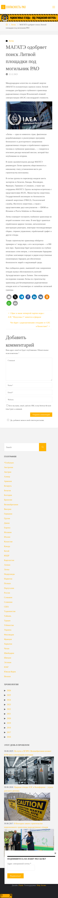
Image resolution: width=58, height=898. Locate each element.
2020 (9, 718)
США (6, 606)
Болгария (8, 495)
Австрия (7, 472)
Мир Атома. (41, 885)
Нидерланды (9, 574)
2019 (9, 723)
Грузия (7, 518)
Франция (8, 639)
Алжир (7, 476)
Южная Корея (10, 671)
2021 (9, 713)
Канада (7, 546)
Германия (8, 513)
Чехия (6, 648)
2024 (9, 699)
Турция (7, 620)
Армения (8, 481)
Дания (6, 523)
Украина (7, 629)
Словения (8, 602)
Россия (7, 592)
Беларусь (8, 485)
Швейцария (9, 653)
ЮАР (6, 667)
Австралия (8, 467)
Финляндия (9, 634)
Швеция (7, 657)
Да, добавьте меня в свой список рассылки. (27, 420)
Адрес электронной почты (19, 863)
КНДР (6, 555)
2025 (9, 695)
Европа (7, 527)
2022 (9, 709)
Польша (7, 583)
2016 (9, 736)
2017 (9, 732)
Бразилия (8, 499)
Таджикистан (9, 611)
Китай (6, 551)
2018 (9, 727)
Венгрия (7, 509)
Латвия (7, 564)
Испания (7, 532)
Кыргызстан (9, 560)
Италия (7, 537)
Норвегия (8, 578)
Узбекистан (9, 625)
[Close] (55, 853)
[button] (8, 296)
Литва (13, 24)
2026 (9, 690)
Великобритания (11, 504)
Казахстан (8, 541)
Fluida (20, 885)
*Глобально (9, 462)
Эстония (7, 662)
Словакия (8, 597)
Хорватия (8, 643)
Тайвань (7, 616)
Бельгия (7, 490)
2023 (9, 704)
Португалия (9, 588)
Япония (7, 676)
